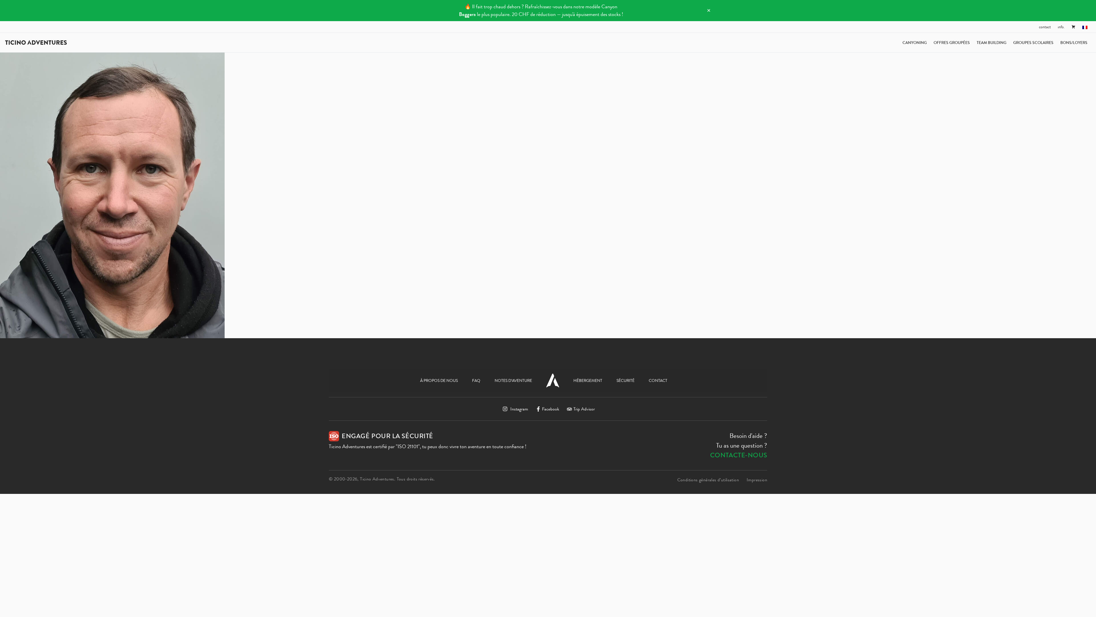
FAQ (476, 380)
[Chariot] (1073, 27)
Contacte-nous (738, 455)
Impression (757, 479)
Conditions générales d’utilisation (708, 479)
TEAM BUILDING (991, 42)
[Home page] (36, 42)
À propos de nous (439, 380)
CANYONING (914, 42)
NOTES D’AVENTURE (513, 380)
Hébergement (587, 380)
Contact (1045, 27)
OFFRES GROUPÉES (952, 42)
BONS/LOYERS (1073, 42)
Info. (1061, 27)
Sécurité (625, 380)
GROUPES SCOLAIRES (1033, 42)
